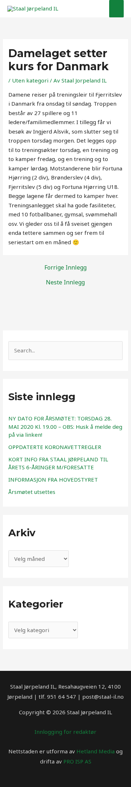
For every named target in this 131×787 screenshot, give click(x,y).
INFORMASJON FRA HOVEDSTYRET (53, 479)
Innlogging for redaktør (65, 731)
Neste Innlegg (65, 282)
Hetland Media (95, 751)
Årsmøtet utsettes (31, 491)
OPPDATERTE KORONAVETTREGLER (54, 446)
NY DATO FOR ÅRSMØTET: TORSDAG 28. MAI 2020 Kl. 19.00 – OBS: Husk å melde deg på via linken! (65, 426)
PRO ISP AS (77, 761)
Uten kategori (30, 80)
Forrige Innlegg (65, 267)
